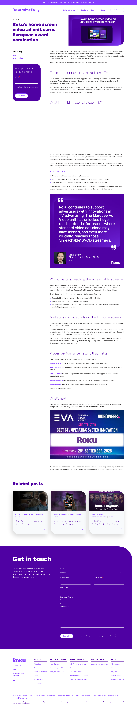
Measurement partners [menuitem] (99, 664)
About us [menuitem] (37, 664)
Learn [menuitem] (113, 659)
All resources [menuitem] (115, 664)
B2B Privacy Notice (20, 696)
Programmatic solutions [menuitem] (79, 675)
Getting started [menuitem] (58, 659)
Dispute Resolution (47, 696)
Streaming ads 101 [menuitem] (57, 668)
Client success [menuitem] (116, 668)
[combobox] (92, 573)
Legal (77, 696)
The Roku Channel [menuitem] (76, 672)
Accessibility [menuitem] (39, 679)
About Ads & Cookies (88, 696)
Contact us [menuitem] (38, 683)
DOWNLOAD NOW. (89, 2)
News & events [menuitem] (116, 675)
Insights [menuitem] (114, 672)
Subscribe (21, 95)
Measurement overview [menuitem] (78, 679)
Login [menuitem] (14, 669)
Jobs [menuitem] (36, 675)
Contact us (117, 10)
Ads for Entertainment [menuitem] (78, 664)
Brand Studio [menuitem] (75, 668)
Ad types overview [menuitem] (56, 672)
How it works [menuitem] (55, 664)
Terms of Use (33, 696)
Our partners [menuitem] (97, 659)
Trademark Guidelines (65, 696)
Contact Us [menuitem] (17, 665)
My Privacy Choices (105, 696)
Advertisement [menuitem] (77, 659)
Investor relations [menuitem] (40, 672)
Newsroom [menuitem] (38, 668)
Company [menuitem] (38, 659)
